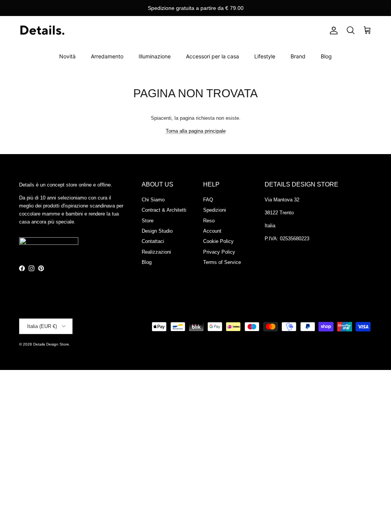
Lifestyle (264, 56)
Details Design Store (51, 344)
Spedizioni (214, 210)
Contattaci (153, 241)
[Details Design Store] (42, 31)
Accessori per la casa (212, 56)
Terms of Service (222, 262)
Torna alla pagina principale (196, 131)
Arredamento (107, 56)
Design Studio (157, 231)
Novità (67, 56)
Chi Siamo (153, 200)
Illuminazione (155, 56)
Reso (209, 221)
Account (212, 231)
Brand (298, 56)
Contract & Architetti (164, 210)
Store (147, 221)
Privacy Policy (219, 252)
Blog (326, 56)
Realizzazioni (156, 252)
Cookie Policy (218, 241)
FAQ (208, 200)
